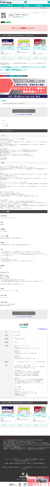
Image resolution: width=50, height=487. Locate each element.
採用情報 (11, 463)
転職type (4, 467)
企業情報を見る (39, 5)
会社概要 (6, 463)
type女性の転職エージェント (30, 467)
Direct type (24, 468)
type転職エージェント (18, 467)
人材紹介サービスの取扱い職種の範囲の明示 (35, 463)
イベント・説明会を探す (8, 5)
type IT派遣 (44, 467)
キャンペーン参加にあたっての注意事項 (24, 114)
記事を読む (42, 459)
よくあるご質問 (17, 460)
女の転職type (10, 467)
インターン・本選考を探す (23, 5)
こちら (22, 17)
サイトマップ (32, 460)
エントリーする (11, 57)
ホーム (6, 459)
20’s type (39, 467)
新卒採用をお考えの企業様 (19, 463)
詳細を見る (4, 57)
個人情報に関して (25, 460)
